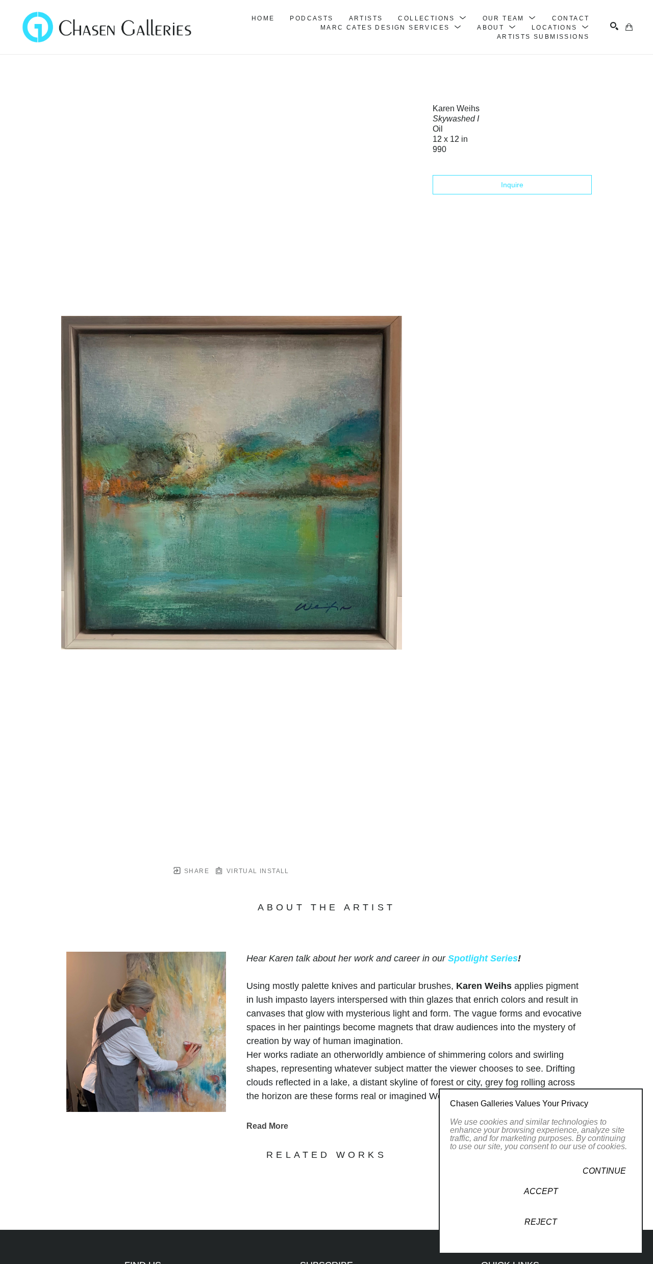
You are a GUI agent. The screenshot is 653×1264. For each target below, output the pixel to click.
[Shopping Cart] (629, 27)
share (195, 871)
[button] (432, 18)
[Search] (614, 26)
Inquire (512, 185)
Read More (267, 1126)
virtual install (256, 871)
